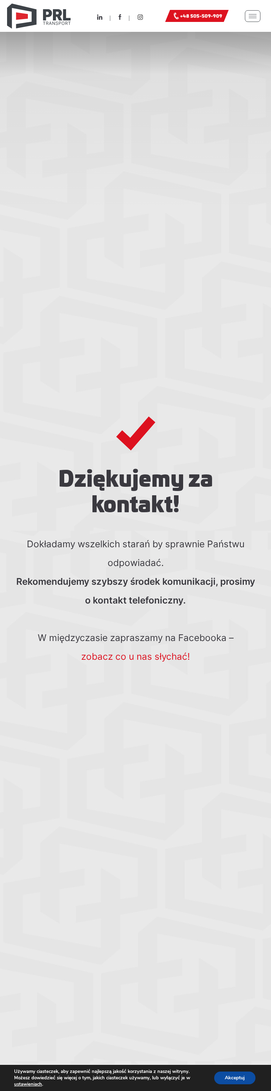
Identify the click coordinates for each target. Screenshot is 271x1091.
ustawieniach (28, 1084)
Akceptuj (235, 1077)
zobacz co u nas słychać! (135, 656)
